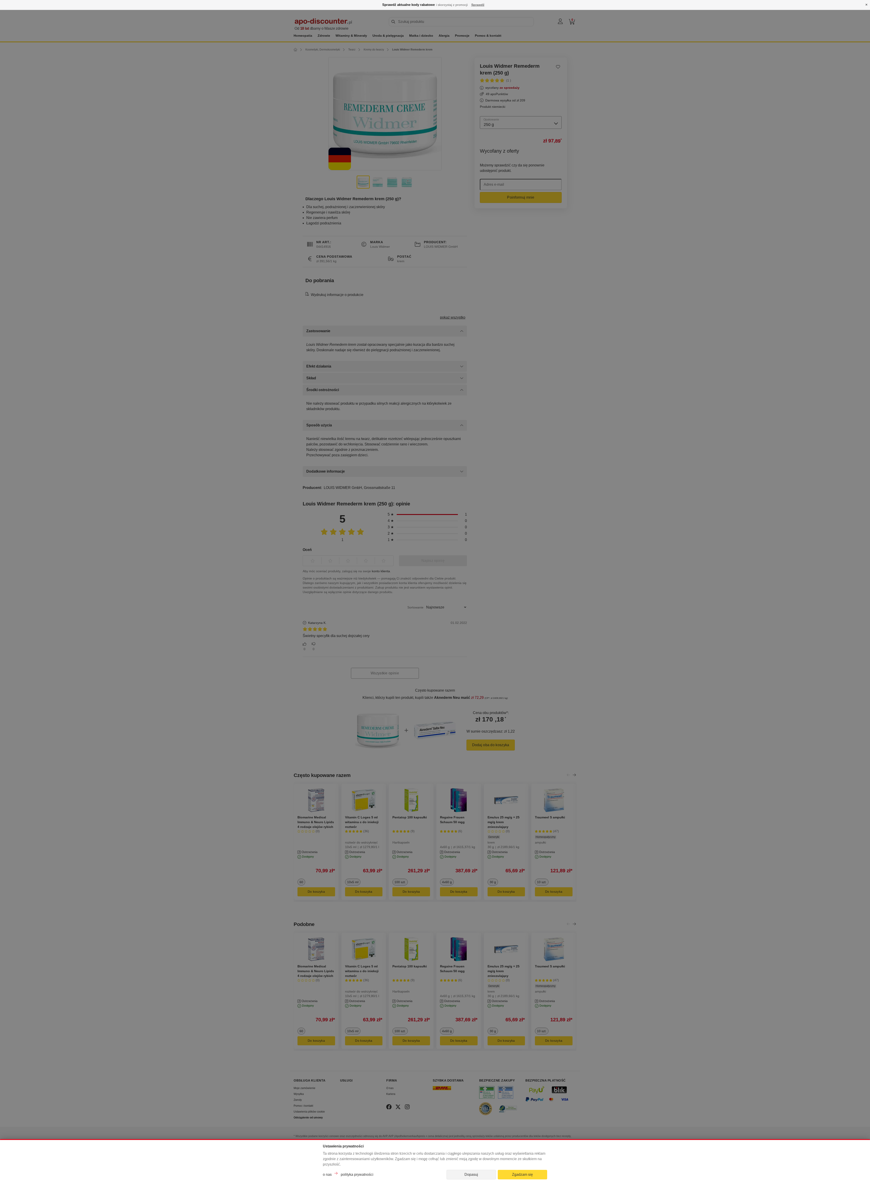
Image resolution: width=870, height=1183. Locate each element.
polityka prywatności (357, 1174)
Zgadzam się (522, 1174)
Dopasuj (471, 1174)
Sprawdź (477, 5)
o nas (327, 1174)
